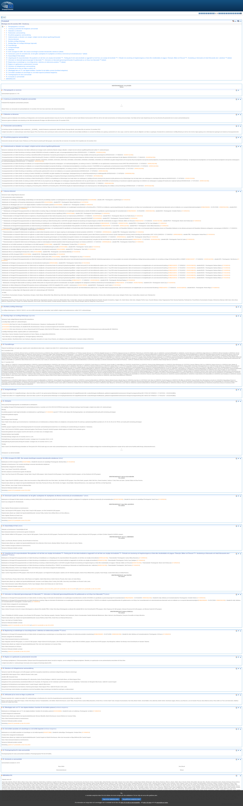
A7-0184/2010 (136, 565)
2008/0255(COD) (223, 207)
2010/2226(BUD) (190, 273)
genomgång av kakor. (162, 802)
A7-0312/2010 (91, 249)
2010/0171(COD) (128, 155)
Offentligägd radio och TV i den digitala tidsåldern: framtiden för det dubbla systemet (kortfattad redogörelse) (38, 70)
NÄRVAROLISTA (10, 79)
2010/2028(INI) (58, 204)
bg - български (199, 13)
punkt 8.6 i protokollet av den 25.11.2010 (19, 723)
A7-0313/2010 (76, 251)
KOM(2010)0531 (172, 273)
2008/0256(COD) (149, 211)
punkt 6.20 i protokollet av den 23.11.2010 (65, 589)
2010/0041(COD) (100, 152)
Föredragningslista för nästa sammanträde (19, 74)
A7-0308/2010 (81, 244)
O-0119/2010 (6, 324)
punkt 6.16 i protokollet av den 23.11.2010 (19, 490)
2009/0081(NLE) (107, 232)
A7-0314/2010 (60, 254)
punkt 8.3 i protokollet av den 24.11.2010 (19, 625)
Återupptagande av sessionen (16, 26)
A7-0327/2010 (116, 285)
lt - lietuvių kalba (223, 13)
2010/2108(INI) (37, 251)
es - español (201, 13)
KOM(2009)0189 (104, 223)
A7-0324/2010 (130, 280)
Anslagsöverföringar (13, 47)
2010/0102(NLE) (6, 229)
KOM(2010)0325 (139, 221)
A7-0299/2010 (164, 225)
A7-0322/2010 (226, 275)
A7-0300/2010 (40, 229)
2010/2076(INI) (70, 213)
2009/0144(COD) (152, 163)
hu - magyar (224, 13)
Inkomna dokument (13, 39)
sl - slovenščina (237, 13)
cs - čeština (203, 13)
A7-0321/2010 (226, 273)
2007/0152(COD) (149, 185)
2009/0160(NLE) (177, 234)
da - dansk (205, 13)
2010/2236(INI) (56, 256)
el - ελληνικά (210, 13)
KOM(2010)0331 (120, 282)
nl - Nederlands (228, 13)
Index (4, 17)
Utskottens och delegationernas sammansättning (21, 66)
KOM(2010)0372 (76, 280)
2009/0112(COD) (124, 225)
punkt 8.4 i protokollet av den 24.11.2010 (43, 625)
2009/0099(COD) (129, 173)
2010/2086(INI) (97, 218)
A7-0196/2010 (166, 634)
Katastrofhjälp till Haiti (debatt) (16, 56)
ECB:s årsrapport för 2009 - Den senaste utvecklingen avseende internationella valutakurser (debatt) (35, 51)
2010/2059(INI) (48, 202)
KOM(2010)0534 (163, 287)
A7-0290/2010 (185, 211)
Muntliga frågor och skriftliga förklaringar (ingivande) (22, 43)
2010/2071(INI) (48, 244)
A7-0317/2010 (85, 263)
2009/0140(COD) (103, 171)
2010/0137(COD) (189, 178)
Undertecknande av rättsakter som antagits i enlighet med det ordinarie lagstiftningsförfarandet (34, 37)
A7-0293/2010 (133, 218)
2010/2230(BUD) (190, 270)
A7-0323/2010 (226, 277)
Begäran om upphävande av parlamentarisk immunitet (23, 64)
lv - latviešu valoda (221, 13)
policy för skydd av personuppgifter (130, 802)
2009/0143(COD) (153, 166)
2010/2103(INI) (63, 247)
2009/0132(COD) (204, 181)
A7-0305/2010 (190, 239)
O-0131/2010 (6, 326)
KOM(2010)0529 (172, 265)
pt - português (232, 13)
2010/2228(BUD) (190, 275)
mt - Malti (226, 13)
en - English (212, 13)
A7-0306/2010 (139, 242)
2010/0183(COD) (155, 239)
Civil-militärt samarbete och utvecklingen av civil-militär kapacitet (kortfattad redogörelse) (32, 72)
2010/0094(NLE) (97, 216)
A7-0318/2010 (226, 265)
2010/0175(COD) (157, 221)
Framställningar (12, 45)
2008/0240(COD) (116, 634)
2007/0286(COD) (97, 176)
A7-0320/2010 (226, 270)
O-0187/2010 (6, 329)
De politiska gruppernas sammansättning (19, 35)
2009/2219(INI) (60, 249)
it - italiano (219, 13)
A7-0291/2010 (105, 213)
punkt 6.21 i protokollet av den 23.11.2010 (89, 589)
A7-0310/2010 (96, 247)
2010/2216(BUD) (181, 287)
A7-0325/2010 (171, 282)
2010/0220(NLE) (94, 280)
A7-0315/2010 (86, 256)
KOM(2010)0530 (172, 268)
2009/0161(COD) (39, 161)
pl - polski (230, 13)
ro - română (233, 13)
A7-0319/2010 (226, 268)
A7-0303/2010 (210, 234)
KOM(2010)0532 (172, 270)
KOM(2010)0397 (190, 259)
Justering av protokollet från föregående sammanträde (23, 28)
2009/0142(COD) (138, 168)
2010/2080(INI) (92, 199)
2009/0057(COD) (122, 223)
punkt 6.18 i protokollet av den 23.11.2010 (19, 589)
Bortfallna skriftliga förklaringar (16, 41)
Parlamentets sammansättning (16, 33)
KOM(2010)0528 (172, 275)
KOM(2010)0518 (172, 277)
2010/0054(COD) (150, 157)
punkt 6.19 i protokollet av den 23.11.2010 (42, 589)
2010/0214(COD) (208, 259)
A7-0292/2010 (138, 216)
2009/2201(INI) (53, 263)
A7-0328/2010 (215, 287)
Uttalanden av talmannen (15, 31)
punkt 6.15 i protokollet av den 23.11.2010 (19, 520)
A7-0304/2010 (154, 237)
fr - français (214, 13)
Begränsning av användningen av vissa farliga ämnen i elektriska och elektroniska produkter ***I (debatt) (37, 62)
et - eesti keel (208, 13)
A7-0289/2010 (23, 208)
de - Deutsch (206, 13)
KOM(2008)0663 (131, 211)
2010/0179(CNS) (138, 282)
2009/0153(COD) (102, 565)
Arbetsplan (11, 49)
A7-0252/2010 (126, 199)
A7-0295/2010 (197, 221)
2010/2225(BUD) (190, 265)
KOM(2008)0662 (205, 207)
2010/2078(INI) (27, 254)
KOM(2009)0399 (106, 225)
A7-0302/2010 (139, 232)
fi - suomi (239, 13)
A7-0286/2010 (88, 204)
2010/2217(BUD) (82, 285)
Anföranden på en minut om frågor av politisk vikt (21, 68)
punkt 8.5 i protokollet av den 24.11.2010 (19, 651)
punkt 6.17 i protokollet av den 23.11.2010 (19, 744)
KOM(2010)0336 (137, 239)
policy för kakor (147, 802)
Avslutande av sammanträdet (16, 76)
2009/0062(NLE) (106, 242)
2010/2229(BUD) (190, 268)
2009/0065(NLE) (121, 237)
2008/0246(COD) (109, 183)
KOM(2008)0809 (98, 634)
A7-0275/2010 (84, 202)
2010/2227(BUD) (190, 277)
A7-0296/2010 (162, 223)
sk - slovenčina (235, 13)
